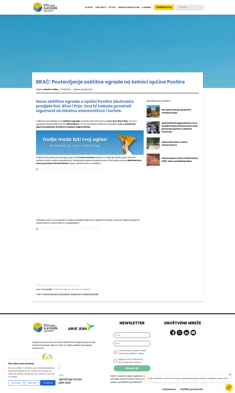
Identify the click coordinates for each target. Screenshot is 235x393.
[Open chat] (229, 387)
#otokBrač (64, 294)
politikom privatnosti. (130, 382)
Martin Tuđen (51, 89)
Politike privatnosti (191, 389)
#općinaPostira (50, 294)
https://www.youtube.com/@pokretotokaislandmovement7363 (193, 332)
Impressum (169, 389)
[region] (32, 374)
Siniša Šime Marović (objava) (71, 289)
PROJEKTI (100, 7)
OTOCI (112, 7)
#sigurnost (76, 294)
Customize (16, 383)
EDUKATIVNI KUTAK (129, 7)
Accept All (47, 383)
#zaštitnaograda (90, 294)
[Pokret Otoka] (45, 7)
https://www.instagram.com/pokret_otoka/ (179, 332)
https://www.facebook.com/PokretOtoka (173, 332)
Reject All (32, 383)
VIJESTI (89, 7)
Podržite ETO (164, 7)
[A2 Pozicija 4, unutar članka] (90, 142)
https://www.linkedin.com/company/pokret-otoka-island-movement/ (186, 332)
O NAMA (146, 7)
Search (202, 7)
